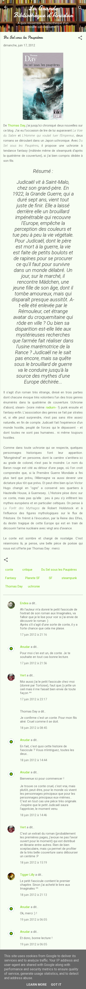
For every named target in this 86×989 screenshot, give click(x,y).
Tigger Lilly (27, 875)
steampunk (69, 578)
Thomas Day (16, 125)
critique (27, 569)
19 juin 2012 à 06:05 (33, 919)
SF (50, 578)
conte (9, 569)
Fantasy (10, 578)
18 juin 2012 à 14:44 (33, 760)
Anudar (25, 647)
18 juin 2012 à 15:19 (33, 862)
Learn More (37, 984)
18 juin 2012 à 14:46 (33, 815)
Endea (24, 603)
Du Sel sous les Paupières (59, 569)
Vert (23, 675)
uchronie (34, 586)
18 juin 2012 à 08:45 (33, 728)
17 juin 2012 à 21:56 (33, 663)
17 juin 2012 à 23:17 (33, 699)
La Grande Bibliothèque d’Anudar (43, 11)
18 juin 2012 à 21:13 (33, 895)
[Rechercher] (80, 8)
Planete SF (32, 578)
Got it (56, 984)
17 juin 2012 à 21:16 (33, 635)
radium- (51, 407)
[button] (80, 38)
